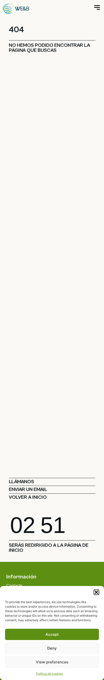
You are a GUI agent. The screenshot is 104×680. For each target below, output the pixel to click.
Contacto (14, 585)
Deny (52, 648)
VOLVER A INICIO (28, 497)
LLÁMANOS (21, 482)
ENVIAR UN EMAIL (28, 489)
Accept (52, 634)
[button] (96, 592)
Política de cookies (49, 673)
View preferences (52, 662)
